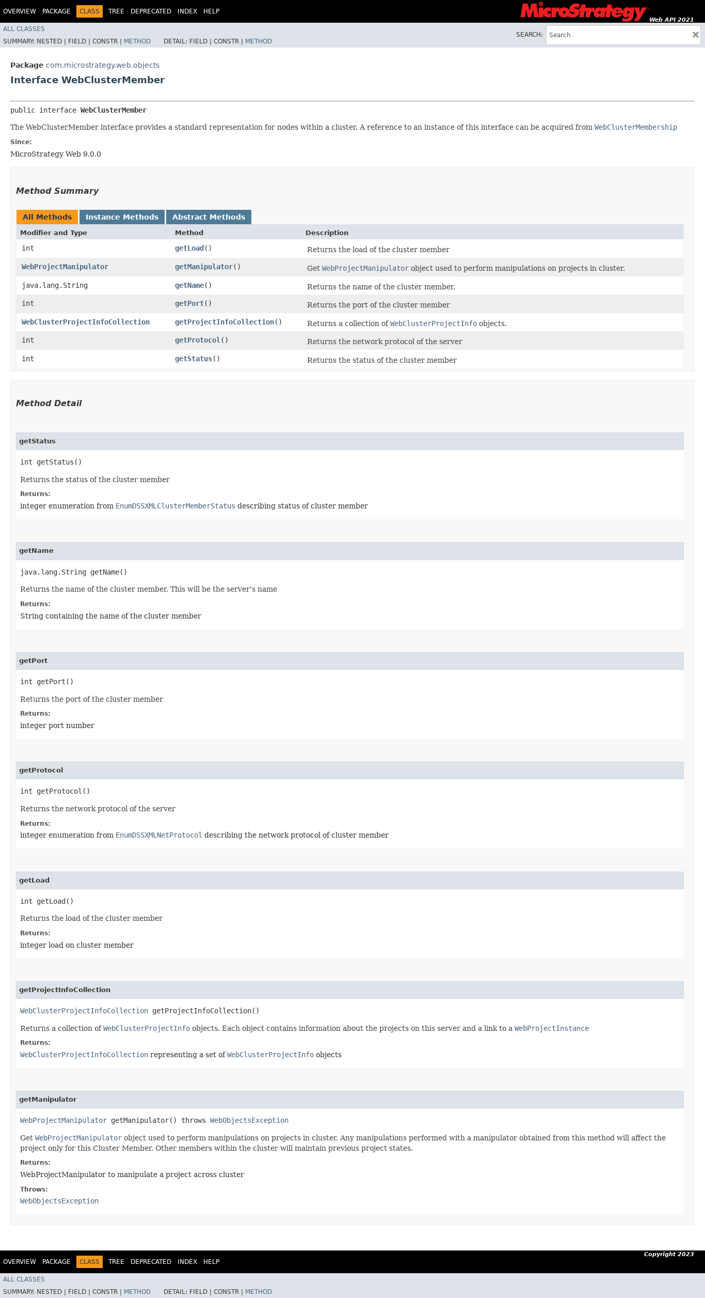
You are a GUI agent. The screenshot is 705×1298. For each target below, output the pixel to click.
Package (56, 11)
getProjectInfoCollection (224, 322)
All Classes (24, 29)
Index (187, 11)
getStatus (193, 358)
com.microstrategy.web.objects (102, 65)
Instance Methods (122, 217)
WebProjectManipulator (65, 266)
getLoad (189, 248)
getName (189, 285)
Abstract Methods (208, 217)
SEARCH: (529, 34)
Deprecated (151, 11)
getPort (189, 303)
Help (211, 11)
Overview (19, 11)
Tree (116, 11)
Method (137, 41)
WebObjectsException (249, 1120)
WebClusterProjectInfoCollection (86, 322)
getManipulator (204, 266)
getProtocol (197, 340)
